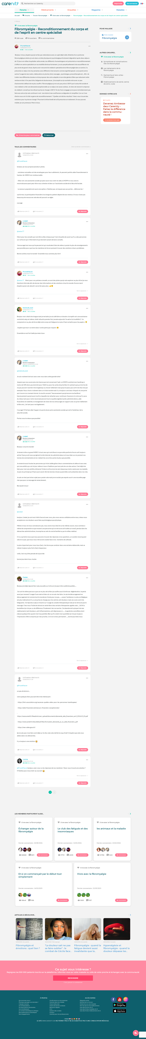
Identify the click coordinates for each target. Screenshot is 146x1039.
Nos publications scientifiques (28, 1012)
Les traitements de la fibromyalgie (112, 69)
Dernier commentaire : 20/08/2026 (30, 843)
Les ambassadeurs (24, 1005)
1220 (111, 855)
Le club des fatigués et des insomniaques (73, 830)
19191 (82, 900)
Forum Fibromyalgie (40, 15)
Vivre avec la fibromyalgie (61, 15)
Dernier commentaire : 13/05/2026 (70, 843)
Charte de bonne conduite (57, 1005)
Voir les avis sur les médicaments (89, 1005)
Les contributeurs (24, 1009)
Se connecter (132, 3)
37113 (62, 855)
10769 (102, 855)
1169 (32, 900)
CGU (51, 1009)
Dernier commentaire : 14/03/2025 (30, 888)
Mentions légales (55, 1007)
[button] (24, 10)
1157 (90, 900)
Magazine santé (84, 1000)
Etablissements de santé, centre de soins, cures (116, 83)
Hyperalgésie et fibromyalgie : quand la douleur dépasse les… (116, 948)
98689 (23, 855)
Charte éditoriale (54, 1004)
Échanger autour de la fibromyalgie (31, 830)
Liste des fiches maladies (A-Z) (89, 1009)
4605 (71, 855)
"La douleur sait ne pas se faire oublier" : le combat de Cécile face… (58, 948)
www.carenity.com (49, 1021)
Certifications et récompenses (58, 1000)
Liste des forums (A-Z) (86, 1007)
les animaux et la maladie (111, 828)
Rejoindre (118, 3)
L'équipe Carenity (24, 1004)
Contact (52, 1012)
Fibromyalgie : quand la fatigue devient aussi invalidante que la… (87, 948)
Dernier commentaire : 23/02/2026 (109, 843)
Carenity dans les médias (57, 1002)
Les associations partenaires (27, 1007)
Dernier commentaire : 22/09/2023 (89, 888)
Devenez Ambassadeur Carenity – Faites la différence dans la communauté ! (114, 109)
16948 (23, 900)
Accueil (17, 15)
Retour (18, 21)
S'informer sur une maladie (88, 1004)
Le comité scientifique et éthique (28, 1011)
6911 (32, 855)
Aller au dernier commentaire (80, 146)
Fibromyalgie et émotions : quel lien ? (28, 947)
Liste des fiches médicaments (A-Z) (90, 1011)
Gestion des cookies (55, 1011)
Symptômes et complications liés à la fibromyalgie (115, 63)
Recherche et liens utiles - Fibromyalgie (114, 76)
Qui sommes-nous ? (25, 1000)
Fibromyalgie (109, 38)
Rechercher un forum (86, 1002)
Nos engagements (24, 1014)
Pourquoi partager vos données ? (28, 1002)
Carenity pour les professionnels (59, 1014)
